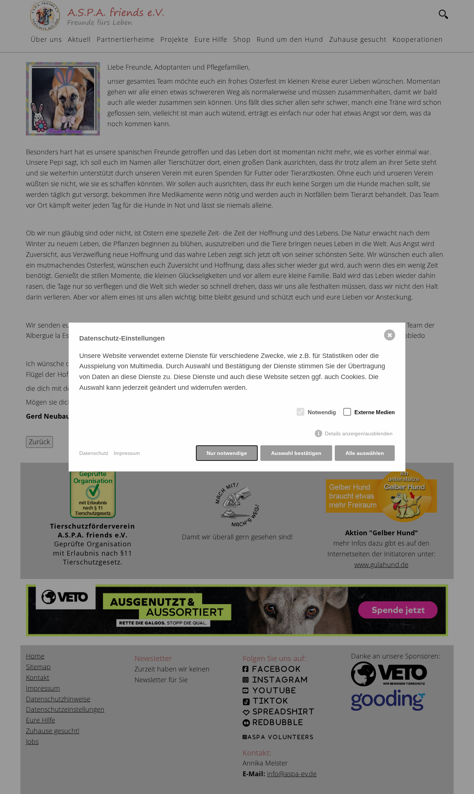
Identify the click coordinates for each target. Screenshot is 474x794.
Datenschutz (94, 453)
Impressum (127, 453)
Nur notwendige (227, 453)
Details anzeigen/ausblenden (359, 433)
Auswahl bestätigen (296, 453)
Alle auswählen (365, 453)
